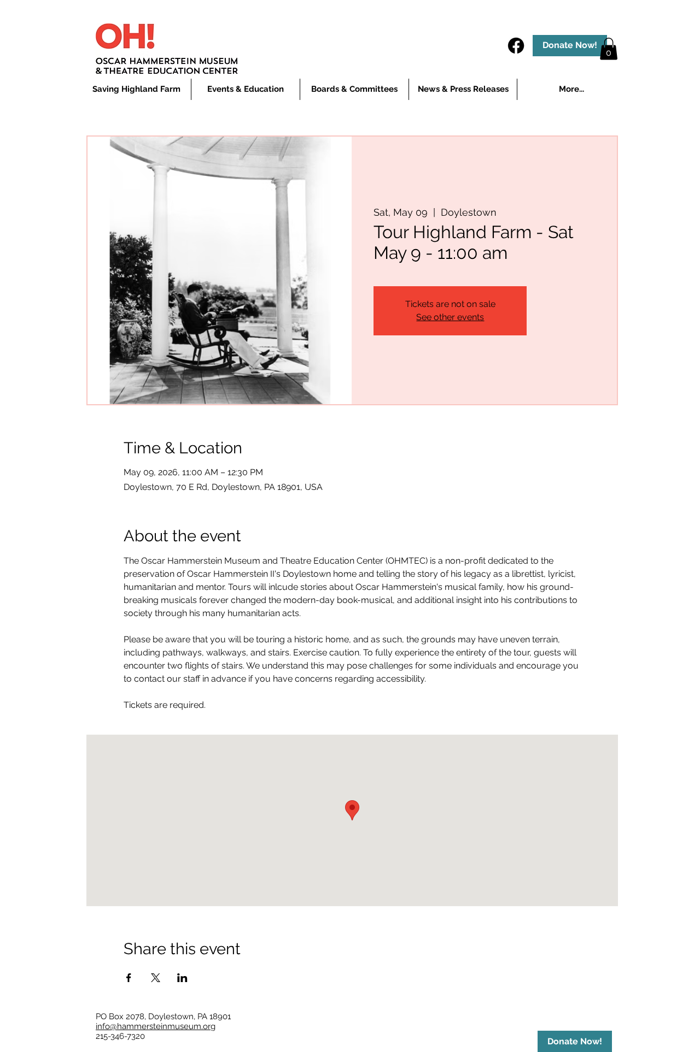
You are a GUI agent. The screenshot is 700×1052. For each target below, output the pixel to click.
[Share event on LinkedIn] (182, 977)
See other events (450, 317)
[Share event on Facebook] (129, 977)
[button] (245, 89)
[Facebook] (516, 45)
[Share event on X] (155, 977)
